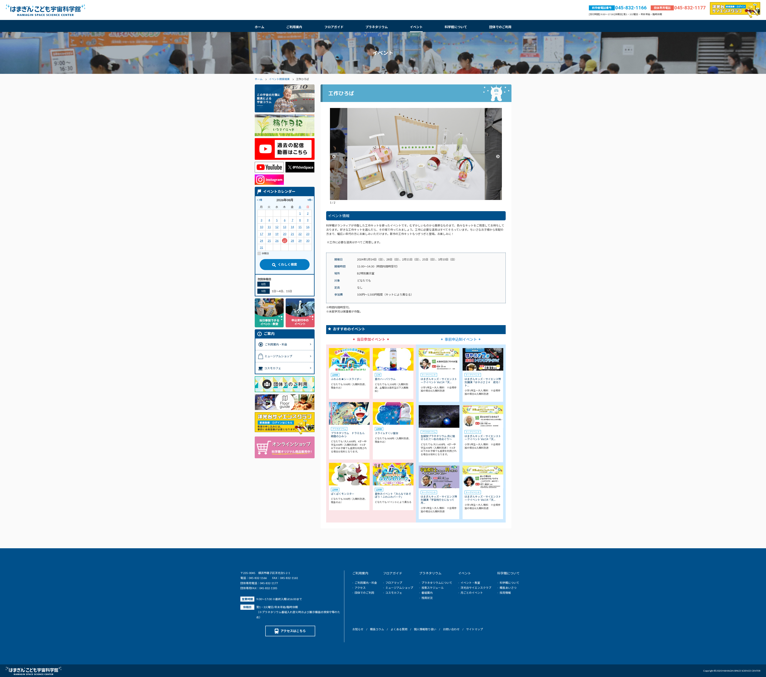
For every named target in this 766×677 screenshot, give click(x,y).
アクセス (360, 587)
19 (276, 234)
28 (292, 240)
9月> (310, 199)
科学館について (456, 27)
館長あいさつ (508, 587)
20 (284, 234)
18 (269, 234)
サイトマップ (474, 629)
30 (307, 240)
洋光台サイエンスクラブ (476, 587)
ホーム (259, 27)
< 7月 (259, 199)
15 (300, 227)
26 (276, 240)
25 (269, 240)
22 (300, 234)
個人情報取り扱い (425, 629)
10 (261, 227)
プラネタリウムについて (436, 582)
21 (292, 234)
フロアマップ (393, 582)
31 (261, 247)
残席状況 (427, 598)
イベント (416, 27)
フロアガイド (334, 27)
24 (261, 240)
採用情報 (505, 592)
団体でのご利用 (500, 27)
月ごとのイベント (472, 592)
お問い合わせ (451, 629)
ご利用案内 (294, 27)
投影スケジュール (432, 587)
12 (276, 227)
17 (261, 234)
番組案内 (427, 592)
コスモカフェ (393, 592)
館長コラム (377, 629)
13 (284, 227)
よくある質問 (399, 629)
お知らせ (357, 629)
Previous (334, 157)
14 (292, 227)
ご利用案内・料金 (366, 582)
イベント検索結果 (279, 79)
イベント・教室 (470, 582)
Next (498, 157)
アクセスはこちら (293, 631)
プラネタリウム (376, 27)
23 (307, 234)
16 (307, 227)
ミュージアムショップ (399, 587)
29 (300, 240)
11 (269, 227)
